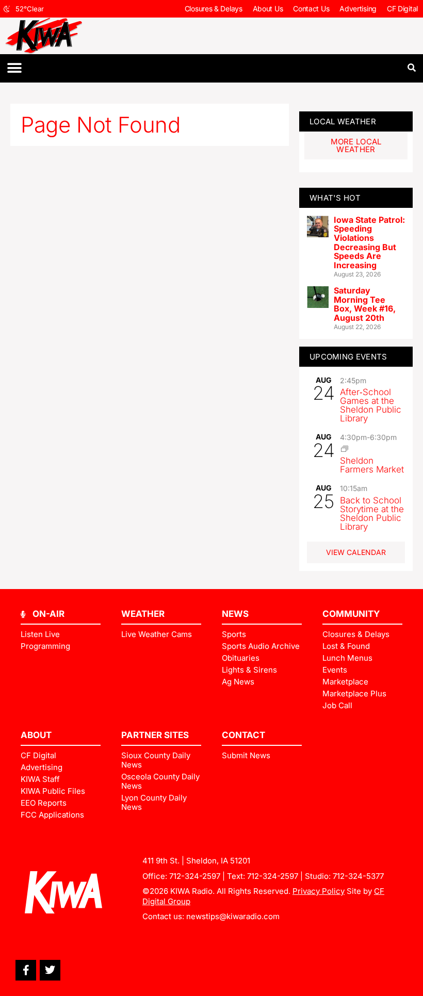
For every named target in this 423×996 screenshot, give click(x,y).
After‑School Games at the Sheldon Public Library (370, 405)
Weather (143, 614)
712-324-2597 (194, 876)
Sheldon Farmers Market (372, 465)
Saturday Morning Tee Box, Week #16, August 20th (365, 304)
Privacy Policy (318, 891)
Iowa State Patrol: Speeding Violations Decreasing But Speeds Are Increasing (369, 242)
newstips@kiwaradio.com (233, 916)
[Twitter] (50, 970)
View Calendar (356, 552)
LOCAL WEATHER (343, 121)
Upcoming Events (348, 357)
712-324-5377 (358, 876)
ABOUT (36, 735)
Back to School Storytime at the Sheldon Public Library (372, 513)
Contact (243, 735)
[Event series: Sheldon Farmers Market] (344, 449)
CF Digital (402, 8)
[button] (14, 68)
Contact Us (311, 8)
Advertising (358, 8)
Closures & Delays (213, 8)
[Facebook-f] (25, 970)
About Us (268, 8)
